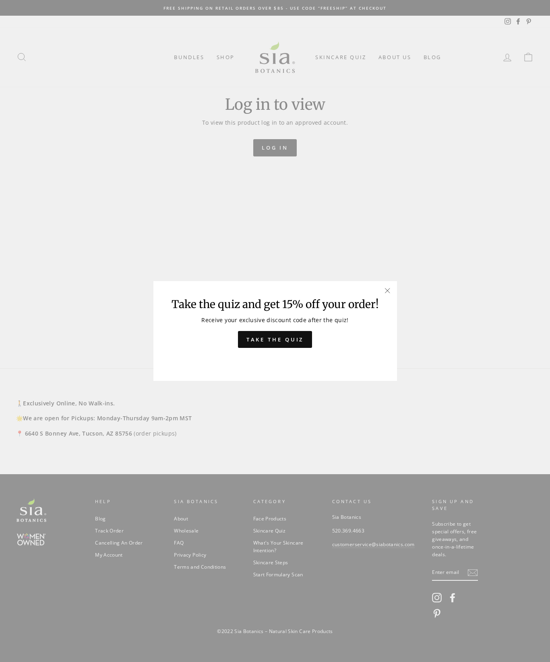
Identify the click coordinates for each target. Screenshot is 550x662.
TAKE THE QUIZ (275, 339)
